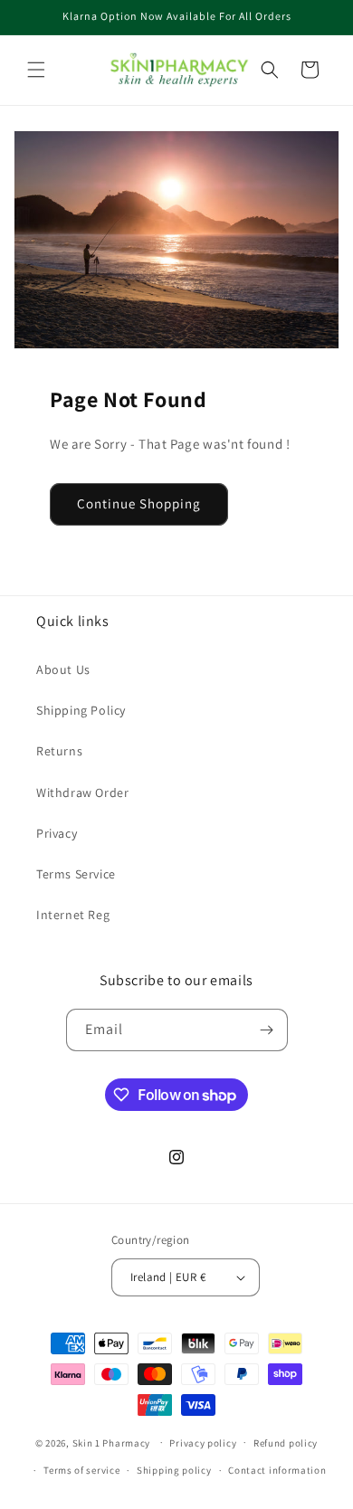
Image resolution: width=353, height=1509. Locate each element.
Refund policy (285, 1443)
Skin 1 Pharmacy (111, 1442)
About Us (63, 669)
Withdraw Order (82, 792)
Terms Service (76, 874)
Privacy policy (202, 1443)
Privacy (56, 833)
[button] (36, 70)
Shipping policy (174, 1470)
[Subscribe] (267, 1030)
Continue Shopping (139, 503)
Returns (59, 751)
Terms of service (81, 1470)
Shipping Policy (81, 710)
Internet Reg (73, 914)
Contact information (277, 1470)
